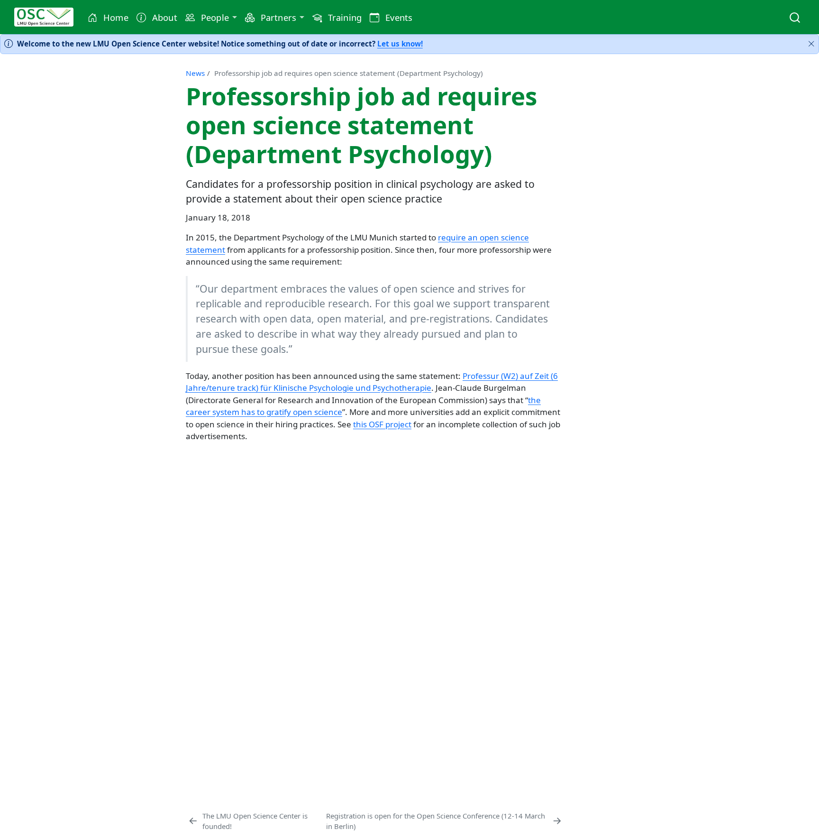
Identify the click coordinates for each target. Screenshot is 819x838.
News (195, 73)
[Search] (795, 17)
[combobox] (795, 17)
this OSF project (382, 424)
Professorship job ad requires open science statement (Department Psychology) (348, 73)
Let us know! (400, 43)
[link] (211, 17)
